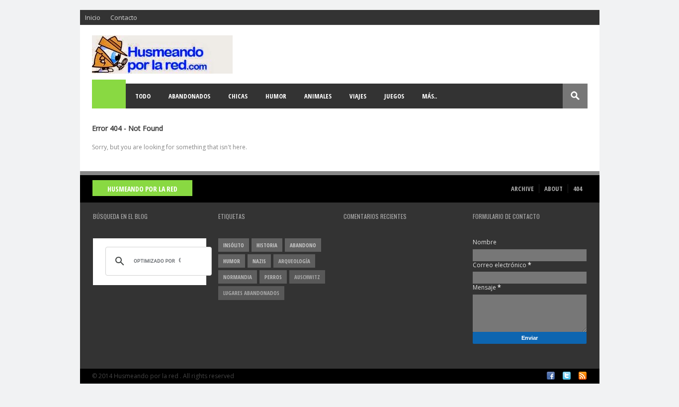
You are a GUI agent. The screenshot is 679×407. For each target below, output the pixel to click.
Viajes (357, 96)
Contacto (123, 17)
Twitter (567, 376)
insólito (233, 245)
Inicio (92, 17)
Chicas (238, 96)
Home (109, 96)
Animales (318, 96)
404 (577, 188)
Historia (266, 245)
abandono (303, 245)
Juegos (394, 96)
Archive (522, 188)
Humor (275, 96)
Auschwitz (307, 277)
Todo (143, 96)
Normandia (237, 277)
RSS (583, 376)
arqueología (294, 261)
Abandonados (189, 96)
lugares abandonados (251, 293)
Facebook (551, 376)
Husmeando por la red (142, 189)
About (553, 188)
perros (273, 277)
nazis (259, 261)
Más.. (429, 96)
